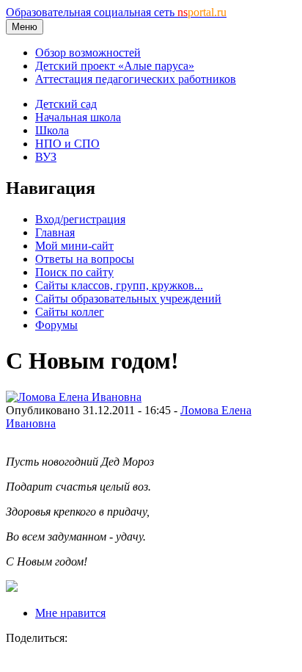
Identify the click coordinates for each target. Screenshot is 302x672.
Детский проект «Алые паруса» (114, 65)
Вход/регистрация (80, 219)
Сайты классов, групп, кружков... (119, 285)
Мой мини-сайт (74, 245)
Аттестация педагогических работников (135, 79)
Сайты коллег (69, 312)
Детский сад (66, 104)
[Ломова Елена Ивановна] (73, 397)
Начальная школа (78, 117)
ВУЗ (45, 157)
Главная (55, 232)
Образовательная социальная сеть (116, 12)
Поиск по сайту (74, 272)
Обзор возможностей (88, 52)
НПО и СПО (67, 143)
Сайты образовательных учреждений (128, 298)
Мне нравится (70, 613)
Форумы (56, 325)
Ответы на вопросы (84, 259)
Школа (52, 130)
